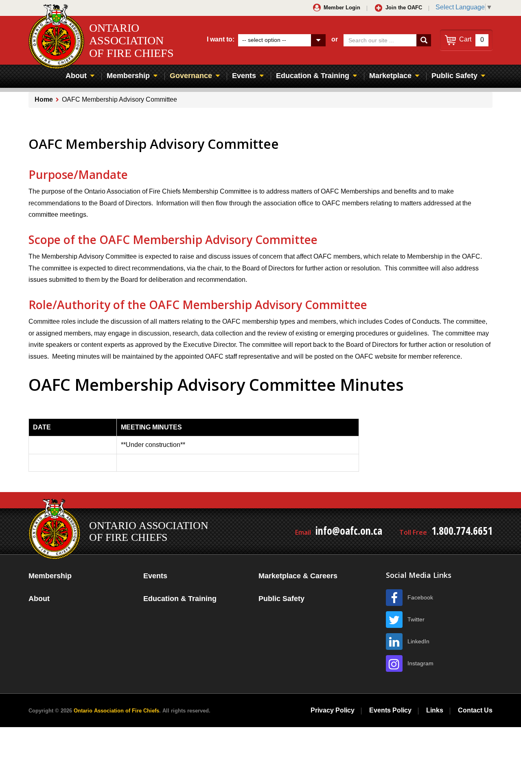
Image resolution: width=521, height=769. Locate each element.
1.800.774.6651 (462, 530)
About (76, 76)
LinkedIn (418, 641)
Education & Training (312, 76)
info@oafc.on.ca (348, 530)
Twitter (416, 619)
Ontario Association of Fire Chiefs (116, 711)
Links (434, 710)
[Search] (423, 40)
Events (244, 76)
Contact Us (475, 710)
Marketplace (390, 76)
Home (44, 99)
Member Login (342, 7)
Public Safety (454, 76)
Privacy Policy (333, 710)
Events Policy (390, 710)
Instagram (420, 663)
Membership (128, 76)
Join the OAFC (403, 7)
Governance (191, 76)
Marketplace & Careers (297, 576)
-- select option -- (264, 40)
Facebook (420, 597)
